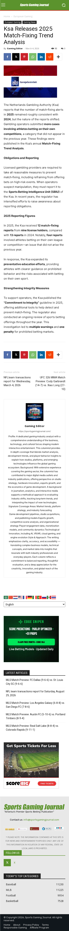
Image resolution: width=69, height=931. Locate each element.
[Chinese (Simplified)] (10, 597)
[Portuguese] (39, 597)
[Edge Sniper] (31, 661)
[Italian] (34, 597)
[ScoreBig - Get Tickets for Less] (31, 787)
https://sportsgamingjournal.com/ (34, 431)
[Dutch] (15, 597)
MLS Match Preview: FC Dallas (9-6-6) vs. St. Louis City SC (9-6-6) (34, 681)
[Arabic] (6, 597)
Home (7, 16)
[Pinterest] (24, 57)
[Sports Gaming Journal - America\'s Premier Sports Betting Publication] (34, 5)
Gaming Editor (15, 48)
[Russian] (44, 597)
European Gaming (23, 16)
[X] (16, 57)
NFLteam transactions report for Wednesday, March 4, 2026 (17, 381)
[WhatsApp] (32, 57)
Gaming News (30, 22)
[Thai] (54, 597)
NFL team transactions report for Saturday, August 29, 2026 (35, 693)
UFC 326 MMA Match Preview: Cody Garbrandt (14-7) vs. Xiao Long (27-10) (50, 383)
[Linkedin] (41, 57)
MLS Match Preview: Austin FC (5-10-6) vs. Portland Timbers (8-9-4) (35, 716)
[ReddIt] (49, 57)
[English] (20, 597)
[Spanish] (49, 597)
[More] (58, 57)
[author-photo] (34, 420)
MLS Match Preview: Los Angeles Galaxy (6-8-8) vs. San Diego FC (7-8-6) (35, 704)
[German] (30, 597)
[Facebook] (7, 57)
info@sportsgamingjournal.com (41, 819)
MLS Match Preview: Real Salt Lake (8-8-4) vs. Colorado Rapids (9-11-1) (32, 727)
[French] (25, 597)
